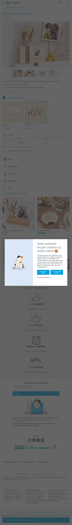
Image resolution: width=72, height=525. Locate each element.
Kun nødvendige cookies (57, 272)
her (47, 267)
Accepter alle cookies (43, 272)
